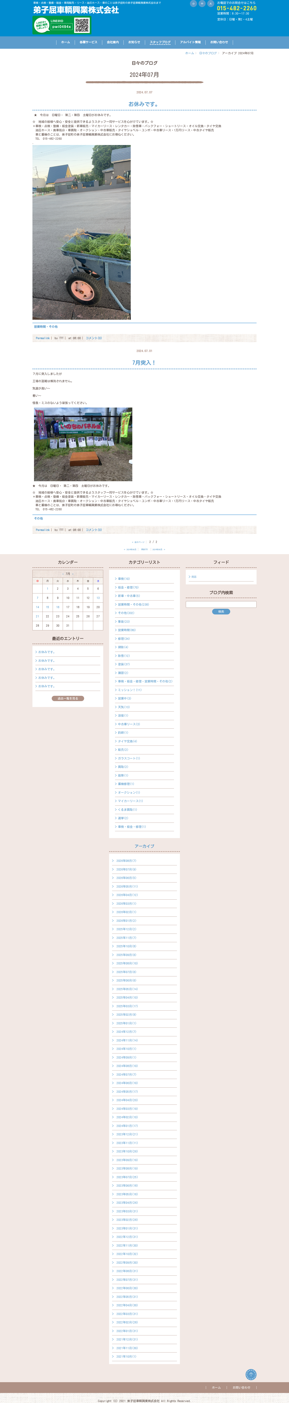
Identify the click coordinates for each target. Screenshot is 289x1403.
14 (37, 607)
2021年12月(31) (127, 1339)
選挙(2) (123, 818)
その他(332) (126, 613)
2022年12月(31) (127, 1236)
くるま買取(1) (127, 809)
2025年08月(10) (127, 963)
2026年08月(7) (127, 860)
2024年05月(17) (127, 1091)
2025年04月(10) (127, 997)
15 (47, 607)
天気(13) (124, 707)
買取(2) (123, 766)
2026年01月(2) (127, 920)
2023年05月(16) (127, 1194)
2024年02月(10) (127, 1117)
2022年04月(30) (127, 1305)
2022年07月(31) (127, 1279)
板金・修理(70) (128, 587)
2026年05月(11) (127, 886)
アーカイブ (144, 846)
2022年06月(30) (127, 1288)
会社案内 (113, 42)
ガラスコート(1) (129, 758)
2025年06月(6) (127, 980)
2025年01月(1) (127, 1023)
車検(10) (124, 578)
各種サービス (88, 42)
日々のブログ (208, 53)
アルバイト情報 (190, 42)
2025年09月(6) (127, 954)
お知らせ (134, 42)
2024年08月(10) (127, 1065)
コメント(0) (94, 338)
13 (98, 597)
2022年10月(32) (127, 1253)
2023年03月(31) (127, 1211)
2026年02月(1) (127, 912)
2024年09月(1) (127, 1057)
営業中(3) (125, 698)
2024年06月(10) (127, 1083)
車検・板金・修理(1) (132, 826)
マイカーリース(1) (130, 801)
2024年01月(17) (127, 1125)
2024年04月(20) (127, 1100)
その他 (38, 518)
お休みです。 (47, 652)
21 (37, 616)
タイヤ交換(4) (127, 741)
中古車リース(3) (129, 724)
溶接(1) (123, 715)
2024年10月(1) (127, 1048)
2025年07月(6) (127, 972)
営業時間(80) (127, 630)
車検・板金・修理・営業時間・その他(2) (145, 681)
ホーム (65, 42)
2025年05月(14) (127, 989)
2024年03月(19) (127, 1108)
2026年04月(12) (127, 894)
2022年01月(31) (127, 1331)
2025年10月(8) (127, 946)
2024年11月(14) (127, 1040)
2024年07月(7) (127, 1074)
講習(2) (123, 672)
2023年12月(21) (127, 1134)
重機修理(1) (126, 783)
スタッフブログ (160, 42)
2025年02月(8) (127, 1014)
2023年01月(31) (127, 1228)
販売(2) (123, 749)
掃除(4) (123, 647)
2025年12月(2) (127, 929)
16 (57, 607)
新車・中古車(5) (129, 595)
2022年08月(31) (127, 1271)
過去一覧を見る (68, 698)
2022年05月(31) (127, 1296)
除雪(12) (124, 655)
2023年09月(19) (127, 1160)
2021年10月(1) (127, 1356)
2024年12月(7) (127, 1031)
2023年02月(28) (127, 1219)
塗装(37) (124, 664)
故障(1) (123, 775)
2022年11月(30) (127, 1245)
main (144, 549)
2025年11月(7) (127, 937)
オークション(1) (129, 792)
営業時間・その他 (46, 326)
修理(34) (124, 638)
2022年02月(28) (127, 1322)
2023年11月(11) (127, 1142)
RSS (194, 576)
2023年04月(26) (127, 1202)
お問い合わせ (219, 42)
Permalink (43, 338)
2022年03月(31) (127, 1313)
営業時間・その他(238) (133, 604)
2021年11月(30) (127, 1348)
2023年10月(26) (127, 1151)
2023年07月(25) (127, 1177)
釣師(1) (123, 732)
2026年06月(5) (127, 877)
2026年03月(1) (127, 903)
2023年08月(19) (127, 1168)
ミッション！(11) (130, 690)
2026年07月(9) (127, 869)
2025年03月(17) (127, 1006)
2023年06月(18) (127, 1185)
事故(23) (124, 621)
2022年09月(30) (127, 1262)
